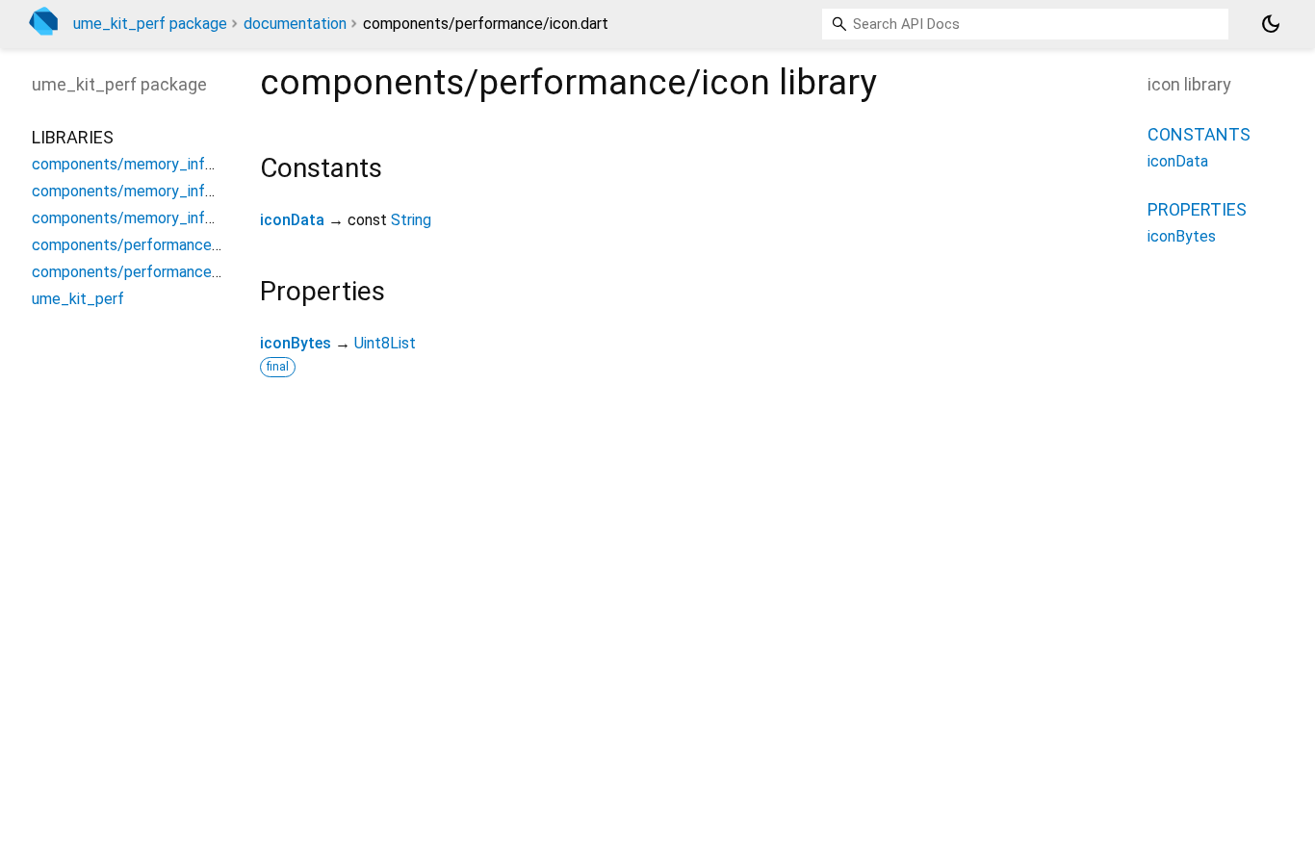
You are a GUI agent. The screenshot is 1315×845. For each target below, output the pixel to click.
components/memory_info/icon (140, 164)
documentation (295, 23)
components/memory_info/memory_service (182, 218)
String (411, 220)
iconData (292, 220)
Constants (1199, 134)
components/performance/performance (169, 272)
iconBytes (295, 343)
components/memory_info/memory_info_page (192, 191)
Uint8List (385, 343)
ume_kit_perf (78, 299)
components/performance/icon (139, 245)
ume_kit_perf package (150, 23)
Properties (1197, 209)
